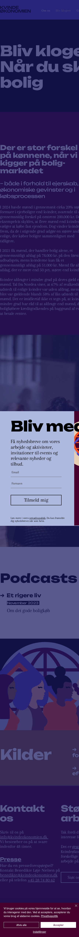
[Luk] (73, 907)
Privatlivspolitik (49, 916)
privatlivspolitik (37, 517)
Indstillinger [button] (39, 932)
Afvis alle (21, 925)
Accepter (58, 925)
